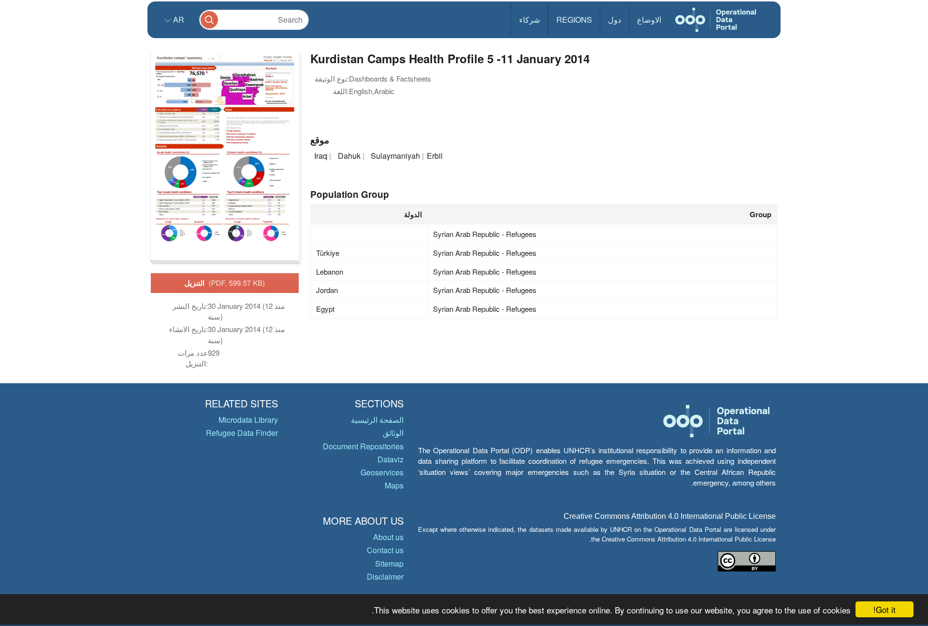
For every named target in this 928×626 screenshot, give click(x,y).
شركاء (529, 19)
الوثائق (393, 432)
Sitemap (389, 563)
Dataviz (390, 459)
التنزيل (225, 283)
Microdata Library (248, 419)
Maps (394, 485)
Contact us (385, 550)
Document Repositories (363, 446)
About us (388, 537)
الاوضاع (649, 19)
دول (614, 19)
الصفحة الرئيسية (377, 419)
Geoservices (382, 472)
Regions (574, 19)
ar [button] (177, 19)
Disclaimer (385, 576)
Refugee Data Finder (242, 432)
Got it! (884, 609)
